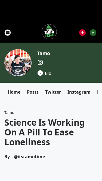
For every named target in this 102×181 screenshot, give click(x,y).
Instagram (79, 92)
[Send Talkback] (82, 32)
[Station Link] (49, 32)
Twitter (53, 92)
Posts (33, 92)
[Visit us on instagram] (40, 62)
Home (14, 92)
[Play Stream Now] (93, 32)
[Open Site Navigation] (7, 32)
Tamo (43, 53)
